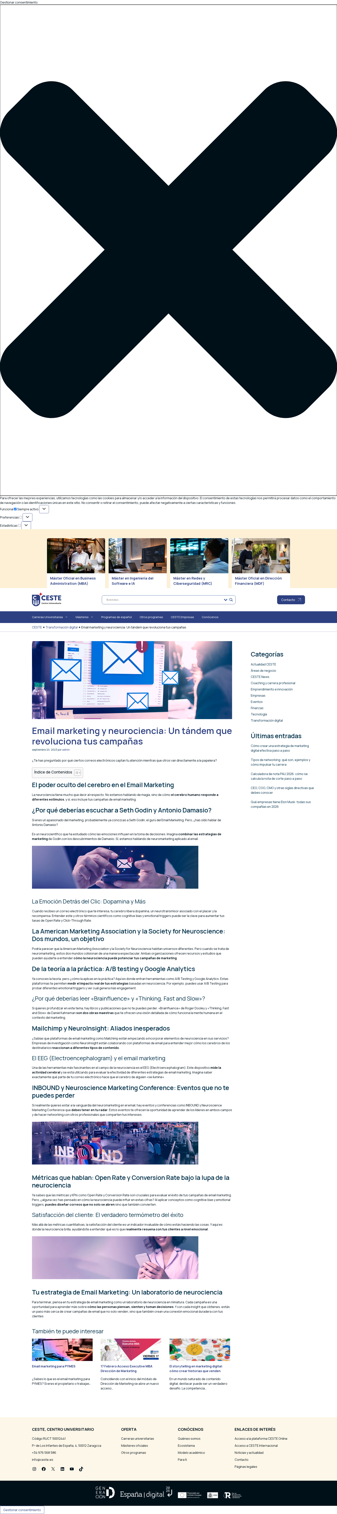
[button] (168, 250)
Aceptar (9, 565)
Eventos (257, 702)
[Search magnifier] (231, 600)
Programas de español (116, 617)
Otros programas (151, 617)
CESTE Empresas (182, 617)
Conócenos (210, 617)
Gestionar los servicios (25, 545)
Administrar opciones (24, 540)
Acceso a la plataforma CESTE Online (261, 1438)
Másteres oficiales (134, 1445)
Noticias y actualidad (249, 1452)
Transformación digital (62, 627)
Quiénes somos (189, 1438)
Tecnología (259, 714)
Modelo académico (191, 1452)
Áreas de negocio (263, 670)
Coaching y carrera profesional (273, 683)
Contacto (241, 1459)
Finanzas (257, 708)
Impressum (17, 581)
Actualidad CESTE (263, 664)
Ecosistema (186, 1445)
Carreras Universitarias (47, 617)
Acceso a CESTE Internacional (256, 1445)
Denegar (28, 565)
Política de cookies (22, 572)
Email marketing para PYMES (53, 1366)
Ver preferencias (54, 565)
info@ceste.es (42, 1459)
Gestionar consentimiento (22, 1510)
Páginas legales (246, 1466)
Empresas (258, 695)
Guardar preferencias (89, 565)
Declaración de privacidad (27, 576)
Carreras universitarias (137, 1438)
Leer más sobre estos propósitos (33, 554)
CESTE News (260, 677)
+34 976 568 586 (44, 1452)
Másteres (82, 617)
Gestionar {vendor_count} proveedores (38, 549)
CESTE (37, 627)
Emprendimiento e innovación (272, 689)
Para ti (182, 1459)
